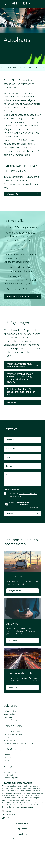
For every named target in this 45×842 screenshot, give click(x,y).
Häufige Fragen (25, 67)
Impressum (28, 839)
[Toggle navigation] (39, 4)
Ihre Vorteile (11, 67)
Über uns (7, 755)
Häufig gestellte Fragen (13, 734)
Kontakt (37, 67)
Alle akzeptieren (22, 823)
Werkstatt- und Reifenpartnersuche (19, 743)
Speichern (22, 829)
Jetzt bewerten (13, 194)
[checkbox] (3, 811)
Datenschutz (17, 839)
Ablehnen (23, 834)
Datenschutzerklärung (25, 807)
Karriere (7, 761)
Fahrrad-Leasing (11, 720)
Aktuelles (7, 758)
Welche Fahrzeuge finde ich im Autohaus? (19, 365)
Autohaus (8, 717)
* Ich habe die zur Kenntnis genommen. (22, 494)
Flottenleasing (10, 711)
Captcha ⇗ (34, 507)
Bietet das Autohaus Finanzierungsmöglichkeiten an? (20, 392)
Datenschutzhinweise (13, 490)
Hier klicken (24, 505)
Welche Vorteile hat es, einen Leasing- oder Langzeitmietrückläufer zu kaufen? (20, 377)
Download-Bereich (12, 731)
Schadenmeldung (11, 740)
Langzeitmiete (10, 714)
